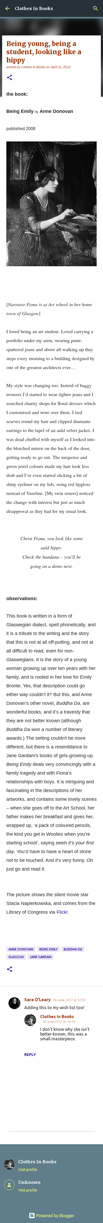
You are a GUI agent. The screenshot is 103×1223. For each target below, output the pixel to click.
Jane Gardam (41, 957)
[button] (9, 77)
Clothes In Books (34, 8)
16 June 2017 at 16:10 (58, 1021)
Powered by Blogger (54, 1215)
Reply (30, 1054)
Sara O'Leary (37, 999)
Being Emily (48, 949)
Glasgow (16, 957)
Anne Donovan (20, 949)
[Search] (95, 8)
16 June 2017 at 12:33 (69, 1000)
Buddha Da (73, 949)
